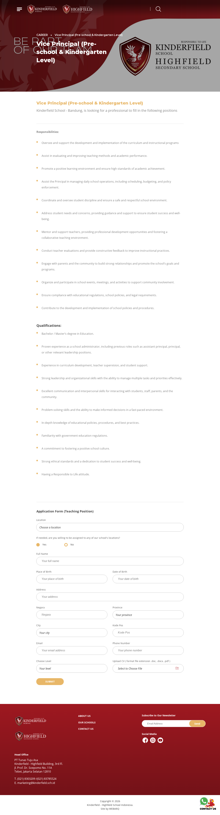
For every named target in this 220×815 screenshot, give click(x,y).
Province (117, 607)
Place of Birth (44, 572)
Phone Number (121, 643)
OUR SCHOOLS (87, 722)
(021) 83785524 (46, 779)
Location (41, 520)
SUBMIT (50, 681)
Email (39, 643)
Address (41, 589)
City (38, 625)
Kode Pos (118, 625)
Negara (40, 607)
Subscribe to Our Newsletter (158, 715)
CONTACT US (86, 728)
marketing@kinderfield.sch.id (36, 783)
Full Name (42, 554)
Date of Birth (120, 572)
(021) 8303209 (26, 779)
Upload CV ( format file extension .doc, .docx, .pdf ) (141, 661)
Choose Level (43, 661)
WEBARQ (114, 808)
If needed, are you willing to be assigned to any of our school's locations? (78, 538)
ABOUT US (84, 716)
